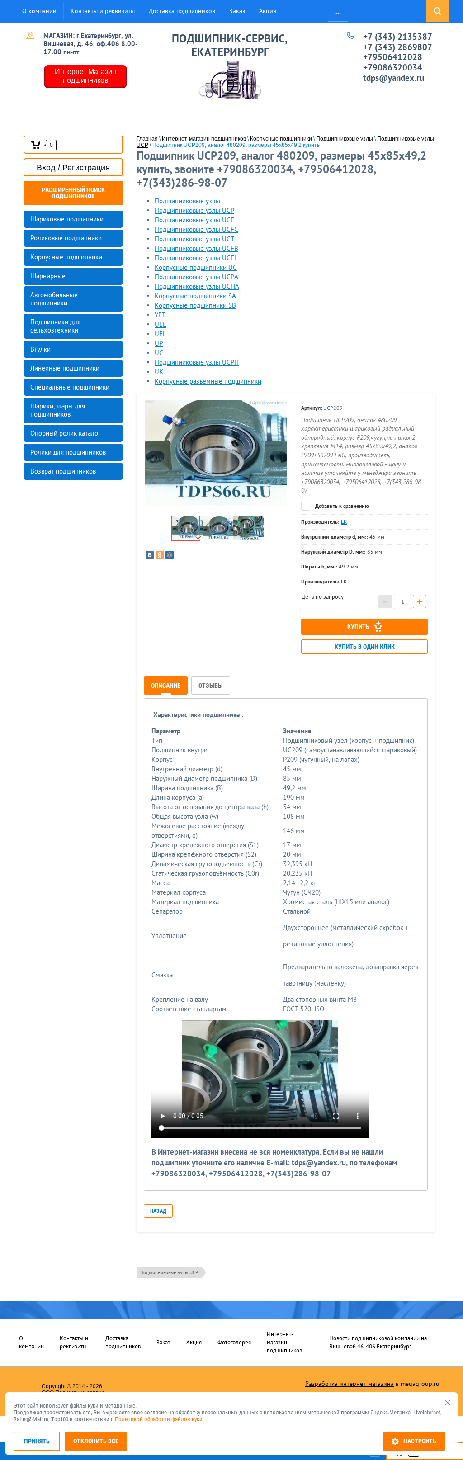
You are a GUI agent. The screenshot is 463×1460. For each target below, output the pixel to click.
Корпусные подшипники (66, 257)
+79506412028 (392, 57)
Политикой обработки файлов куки (159, 1419)
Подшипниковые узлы (344, 139)
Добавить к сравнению (341, 505)
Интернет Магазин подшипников (85, 76)
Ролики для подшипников (68, 452)
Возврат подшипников (63, 471)
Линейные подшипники (64, 368)
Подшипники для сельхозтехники (55, 326)
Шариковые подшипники (67, 219)
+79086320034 (392, 67)
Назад (158, 1211)
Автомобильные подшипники (54, 299)
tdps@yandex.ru (393, 77)
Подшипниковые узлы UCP (169, 1272)
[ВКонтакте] (150, 555)
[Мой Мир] (169, 555)
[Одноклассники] (160, 555)
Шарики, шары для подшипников (57, 410)
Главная (147, 139)
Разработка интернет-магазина (349, 1384)
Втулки (40, 349)
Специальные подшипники (69, 387)
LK (344, 521)
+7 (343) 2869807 (397, 47)
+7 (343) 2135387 (397, 36)
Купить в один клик (365, 646)
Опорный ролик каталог (65, 433)
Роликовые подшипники (66, 238)
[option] (216, 453)
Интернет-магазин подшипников (204, 139)
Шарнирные (48, 276)
